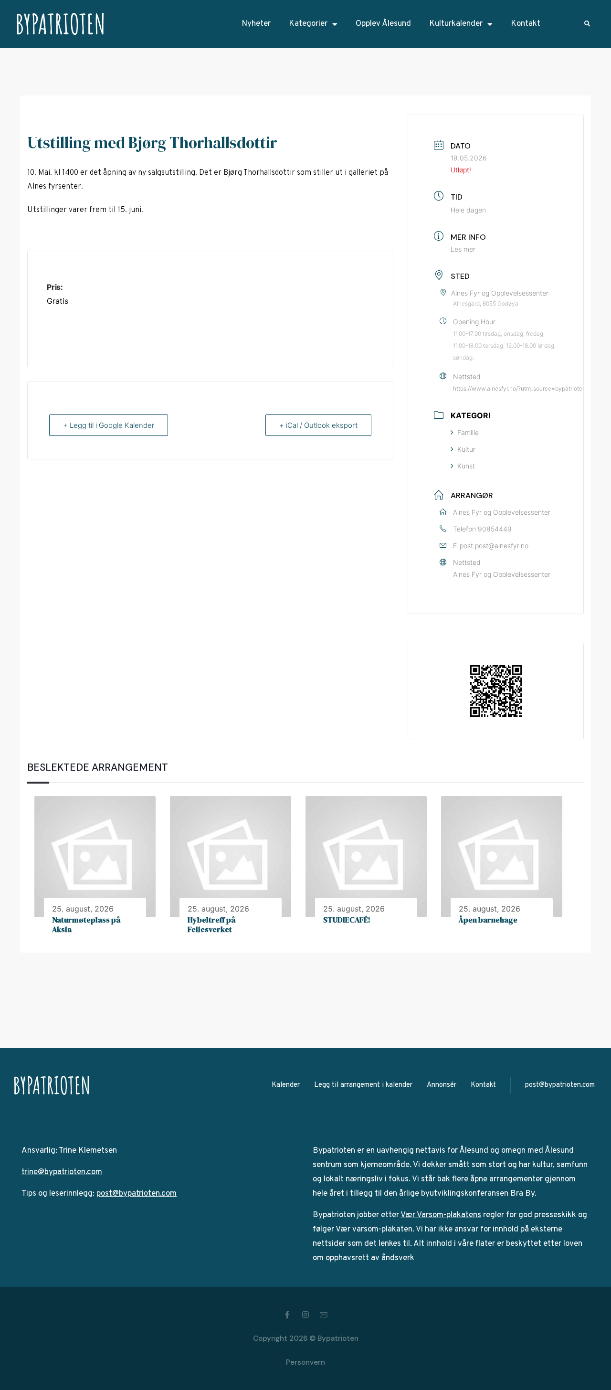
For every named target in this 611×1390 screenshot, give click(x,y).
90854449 (495, 529)
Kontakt (525, 24)
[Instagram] (305, 1314)
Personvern (305, 1362)
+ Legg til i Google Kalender (108, 425)
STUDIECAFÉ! (346, 919)
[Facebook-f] (287, 1314)
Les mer (463, 249)
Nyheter (256, 24)
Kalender (286, 1085)
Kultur (466, 449)
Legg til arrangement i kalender (363, 1085)
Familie (468, 432)
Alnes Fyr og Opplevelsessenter (501, 574)
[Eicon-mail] (323, 1314)
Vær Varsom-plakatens (440, 1215)
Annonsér (441, 1085)
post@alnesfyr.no (501, 545)
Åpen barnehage (488, 919)
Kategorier (308, 24)
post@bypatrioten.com (560, 1085)
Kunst (466, 466)
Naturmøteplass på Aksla (86, 924)
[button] (587, 24)
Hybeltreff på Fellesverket (211, 924)
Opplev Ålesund (383, 24)
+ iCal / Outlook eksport (318, 425)
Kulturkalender (456, 24)
